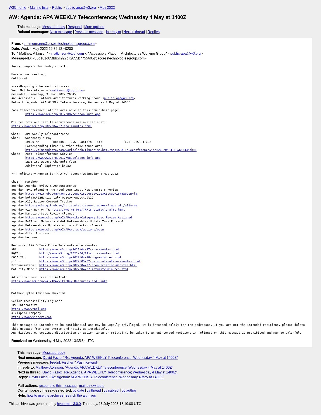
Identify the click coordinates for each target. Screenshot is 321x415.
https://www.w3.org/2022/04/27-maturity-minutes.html (83, 269)
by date (78, 390)
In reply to (113, 32)
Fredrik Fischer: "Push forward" (74, 362)
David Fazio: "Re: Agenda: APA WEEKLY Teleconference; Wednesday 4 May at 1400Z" (110, 357)
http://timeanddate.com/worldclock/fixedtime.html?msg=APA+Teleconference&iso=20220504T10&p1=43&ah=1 (111, 150)
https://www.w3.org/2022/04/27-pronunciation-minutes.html (88, 265)
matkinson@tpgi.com (67, 53)
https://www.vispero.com (31, 317)
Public (57, 7)
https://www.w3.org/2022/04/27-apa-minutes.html (51, 126)
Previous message (88, 32)
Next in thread (134, 32)
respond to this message (58, 385)
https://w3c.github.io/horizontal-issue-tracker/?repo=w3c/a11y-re (81, 205)
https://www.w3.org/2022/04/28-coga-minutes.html (80, 257)
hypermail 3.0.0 (69, 404)
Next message (61, 32)
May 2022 (107, 7)
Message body (53, 27)
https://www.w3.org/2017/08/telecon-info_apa (62, 114)
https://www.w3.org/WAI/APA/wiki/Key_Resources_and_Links (59, 281)
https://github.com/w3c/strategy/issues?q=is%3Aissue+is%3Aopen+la (81, 193)
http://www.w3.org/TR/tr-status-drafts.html (88, 209)
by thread (93, 390)
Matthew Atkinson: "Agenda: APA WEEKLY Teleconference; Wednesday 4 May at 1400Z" (104, 367)
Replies (154, 32)
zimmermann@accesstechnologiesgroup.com (59, 43)
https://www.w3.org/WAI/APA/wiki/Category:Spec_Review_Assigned (78, 217)
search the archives (81, 395)
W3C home (17, 7)
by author (129, 390)
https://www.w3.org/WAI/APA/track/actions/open (64, 229)
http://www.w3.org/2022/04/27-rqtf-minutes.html (79, 253)
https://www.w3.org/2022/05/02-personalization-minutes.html (90, 261)
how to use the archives (45, 395)
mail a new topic (91, 385)
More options (94, 27)
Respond (74, 27)
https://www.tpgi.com (28, 308)
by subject (111, 390)
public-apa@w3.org (81, 7)
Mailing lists (39, 7)
